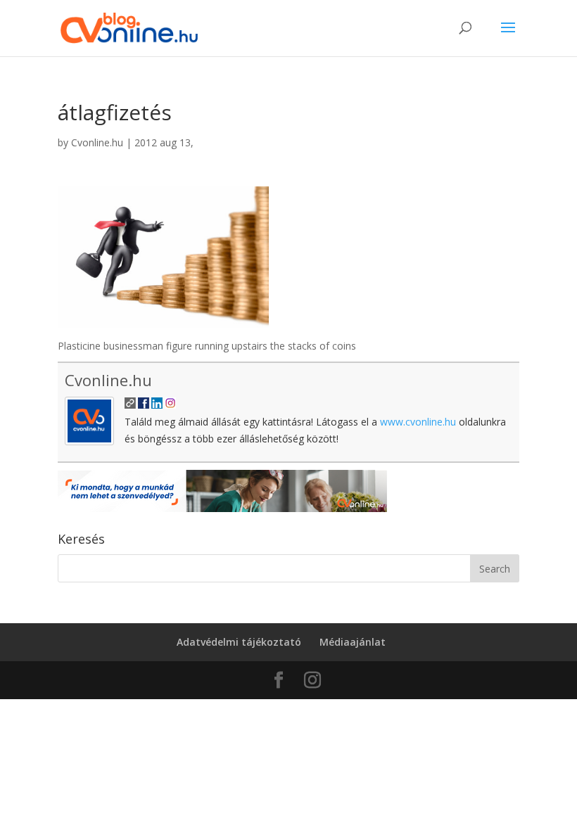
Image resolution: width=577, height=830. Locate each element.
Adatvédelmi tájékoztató (239, 642)
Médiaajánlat (352, 642)
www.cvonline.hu (418, 421)
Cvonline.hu (97, 142)
